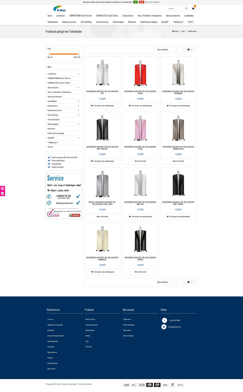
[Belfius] (180, 385)
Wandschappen (118, 21)
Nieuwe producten (91, 325)
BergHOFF (165, 21)
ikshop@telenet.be (174, 327)
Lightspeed (73, 384)
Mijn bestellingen (129, 325)
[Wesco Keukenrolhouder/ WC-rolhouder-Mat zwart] (178, 184)
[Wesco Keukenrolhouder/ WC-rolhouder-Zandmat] (178, 73)
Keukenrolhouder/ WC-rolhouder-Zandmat (178, 93)
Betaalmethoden (52, 341)
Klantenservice (52, 352)
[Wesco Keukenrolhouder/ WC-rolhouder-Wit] (102, 73)
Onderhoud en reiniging (148, 21)
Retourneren (51, 369)
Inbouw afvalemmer (173, 15)
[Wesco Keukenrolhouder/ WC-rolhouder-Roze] (140, 129)
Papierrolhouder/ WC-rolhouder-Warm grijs (178, 148)
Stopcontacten (128, 15)
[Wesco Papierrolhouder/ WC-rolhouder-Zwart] (140, 239)
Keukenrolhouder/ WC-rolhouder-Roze (140, 148)
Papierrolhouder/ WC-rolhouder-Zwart (140, 259)
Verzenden (50, 347)
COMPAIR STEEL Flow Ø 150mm (107, 15)
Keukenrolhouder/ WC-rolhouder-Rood (140, 93)
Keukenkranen (53, 21)
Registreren (127, 319)
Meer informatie (140, 161)
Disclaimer (50, 330)
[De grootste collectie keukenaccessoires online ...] (82, 8)
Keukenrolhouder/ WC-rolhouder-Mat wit (140, 203)
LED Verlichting (86, 21)
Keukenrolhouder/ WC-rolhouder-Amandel (102, 259)
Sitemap (50, 358)
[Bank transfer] (126, 385)
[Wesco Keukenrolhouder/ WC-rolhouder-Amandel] (102, 239)
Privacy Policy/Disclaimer (55, 336)
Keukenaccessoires (69, 21)
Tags (183, 31)
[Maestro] (157, 385)
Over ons (50, 319)
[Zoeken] (186, 8)
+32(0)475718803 (174, 320)
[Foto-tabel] (188, 49)
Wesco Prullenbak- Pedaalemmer (150, 15)
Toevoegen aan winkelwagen (103, 106)
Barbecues (132, 21)
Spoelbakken (189, 15)
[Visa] (165, 385)
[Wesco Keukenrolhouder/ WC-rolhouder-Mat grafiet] (102, 129)
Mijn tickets (127, 330)
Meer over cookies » (152, 2)
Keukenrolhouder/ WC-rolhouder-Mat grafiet (102, 148)
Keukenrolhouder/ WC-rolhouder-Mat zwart (178, 203)
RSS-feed (88, 347)
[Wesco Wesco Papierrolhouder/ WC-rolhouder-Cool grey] (102, 184)
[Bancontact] (134, 385)
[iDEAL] (142, 385)
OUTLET (191, 21)
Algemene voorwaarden (55, 325)
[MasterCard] (149, 385)
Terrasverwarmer (102, 21)
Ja (135, 2)
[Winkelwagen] (193, 8)
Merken (87, 336)
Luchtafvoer (60, 15)
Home (50, 15)
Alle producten (90, 319)
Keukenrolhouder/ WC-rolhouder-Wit (102, 93)
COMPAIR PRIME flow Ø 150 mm (80, 15)
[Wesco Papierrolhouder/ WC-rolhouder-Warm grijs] (178, 129)
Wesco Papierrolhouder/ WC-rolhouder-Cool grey (102, 203)
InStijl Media (88, 384)
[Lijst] (192, 49)
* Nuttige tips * (178, 21)
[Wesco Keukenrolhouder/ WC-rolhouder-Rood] (140, 73)
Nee (141, 2)
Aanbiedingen (89, 330)
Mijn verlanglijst (128, 336)
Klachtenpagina (52, 363)
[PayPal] (172, 385)
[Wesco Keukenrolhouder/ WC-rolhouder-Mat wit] (140, 184)
